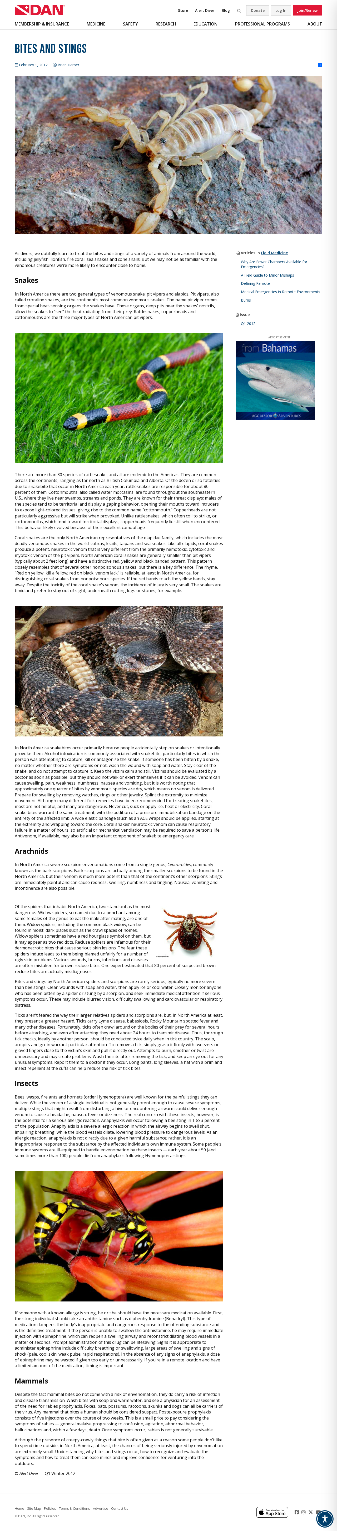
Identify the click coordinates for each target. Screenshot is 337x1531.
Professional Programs (262, 24)
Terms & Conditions (74, 1508)
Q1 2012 (248, 323)
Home (19, 1508)
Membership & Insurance (42, 24)
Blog (226, 10)
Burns (246, 300)
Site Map (34, 1508)
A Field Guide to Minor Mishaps (267, 275)
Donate (258, 10)
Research (166, 24)
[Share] (320, 65)
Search (239, 10)
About (315, 24)
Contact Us (119, 1508)
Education (205, 24)
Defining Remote (255, 283)
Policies (50, 1508)
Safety (130, 24)
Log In (280, 10)
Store (183, 10)
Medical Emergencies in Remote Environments (280, 291)
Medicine (96, 24)
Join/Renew (307, 10)
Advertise (100, 1508)
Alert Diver (204, 10)
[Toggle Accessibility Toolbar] (325, 1519)
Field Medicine (274, 252)
